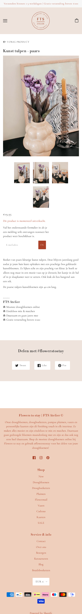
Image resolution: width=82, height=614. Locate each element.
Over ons (41, 547)
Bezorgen (41, 552)
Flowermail (41, 499)
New (41, 476)
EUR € (40, 581)
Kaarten (41, 517)
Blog (41, 564)
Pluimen (41, 494)
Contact (41, 541)
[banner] (40, 20)
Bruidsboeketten (41, 570)
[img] (34, 457)
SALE (41, 523)
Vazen (41, 505)
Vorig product (18, 41)
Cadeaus (41, 511)
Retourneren (41, 558)
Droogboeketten (41, 488)
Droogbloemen (41, 482)
